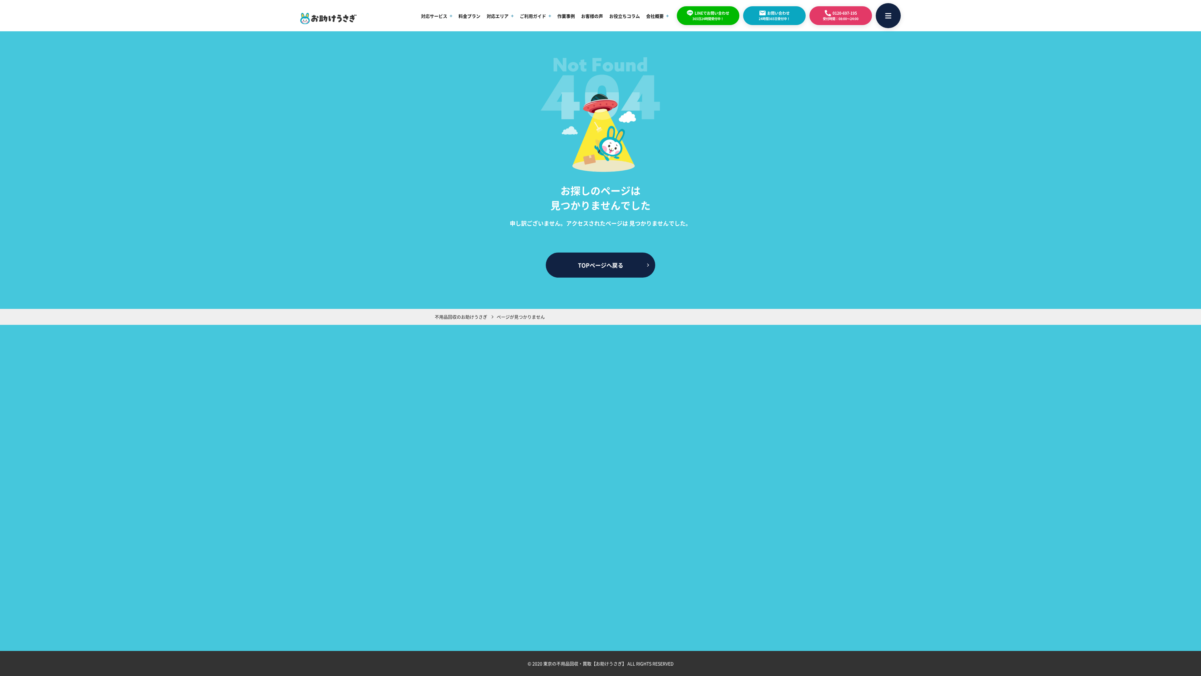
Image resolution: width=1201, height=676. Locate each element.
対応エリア (498, 16)
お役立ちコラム (624, 16)
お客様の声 (592, 16)
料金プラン (469, 16)
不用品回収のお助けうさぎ (461, 317)
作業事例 (566, 16)
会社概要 (655, 16)
